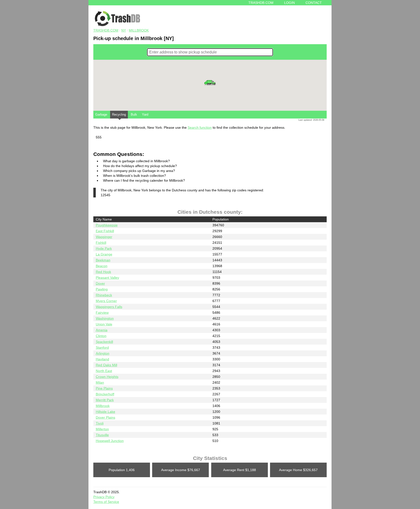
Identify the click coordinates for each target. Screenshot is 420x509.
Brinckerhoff (105, 394)
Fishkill (101, 243)
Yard (145, 114)
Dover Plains (105, 417)
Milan (100, 382)
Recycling (119, 114)
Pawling (102, 289)
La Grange (104, 254)
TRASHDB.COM (105, 30)
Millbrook (139, 30)
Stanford (102, 347)
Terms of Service (106, 502)
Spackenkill (104, 342)
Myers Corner (106, 301)
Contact (314, 3)
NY (123, 30)
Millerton (102, 429)
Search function (200, 127)
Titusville (102, 435)
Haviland (102, 359)
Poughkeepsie (107, 225)
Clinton (101, 336)
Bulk (134, 114)
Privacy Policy (103, 497)
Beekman (103, 260)
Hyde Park (104, 248)
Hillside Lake (105, 412)
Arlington (102, 353)
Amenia (101, 330)
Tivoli (100, 423)
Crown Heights (107, 377)
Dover (100, 283)
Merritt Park (105, 400)
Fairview (102, 312)
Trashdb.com (260, 3)
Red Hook (103, 272)
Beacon (101, 266)
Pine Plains (104, 388)
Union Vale (104, 324)
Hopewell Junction (110, 441)
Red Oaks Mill (106, 365)
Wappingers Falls (109, 307)
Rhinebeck (104, 295)
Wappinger (104, 237)
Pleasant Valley (107, 278)
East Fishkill (105, 231)
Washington (105, 318)
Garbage (101, 114)
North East (104, 371)
